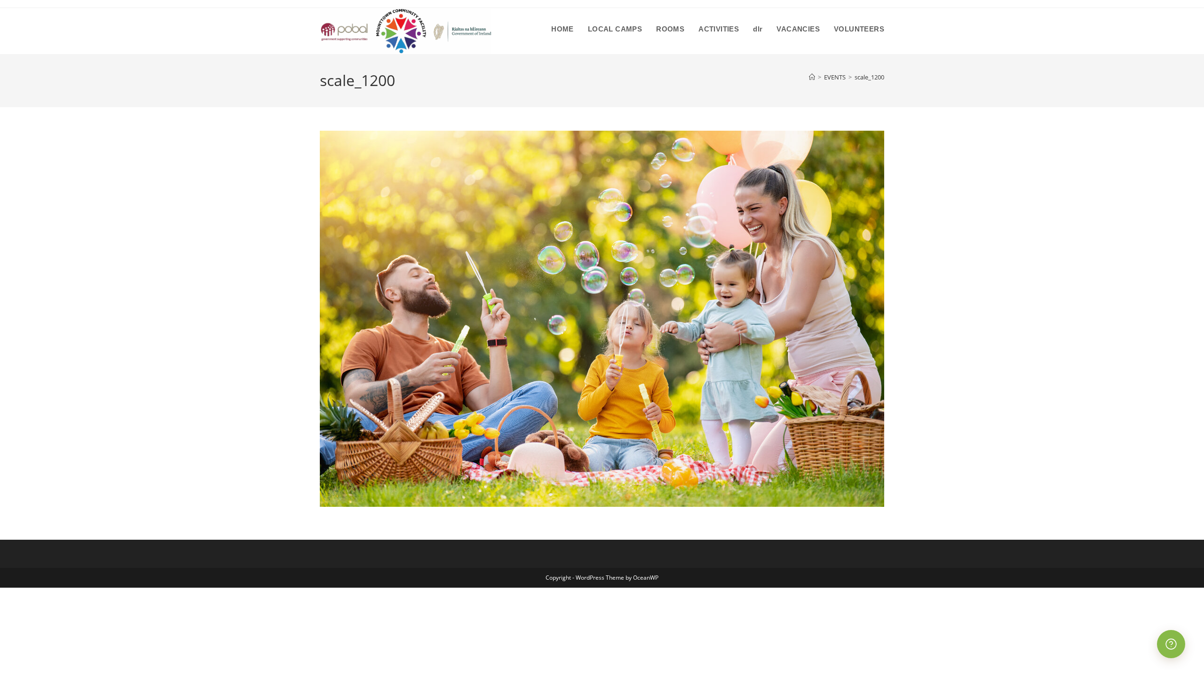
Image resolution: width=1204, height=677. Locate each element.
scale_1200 (869, 77)
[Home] (812, 77)
